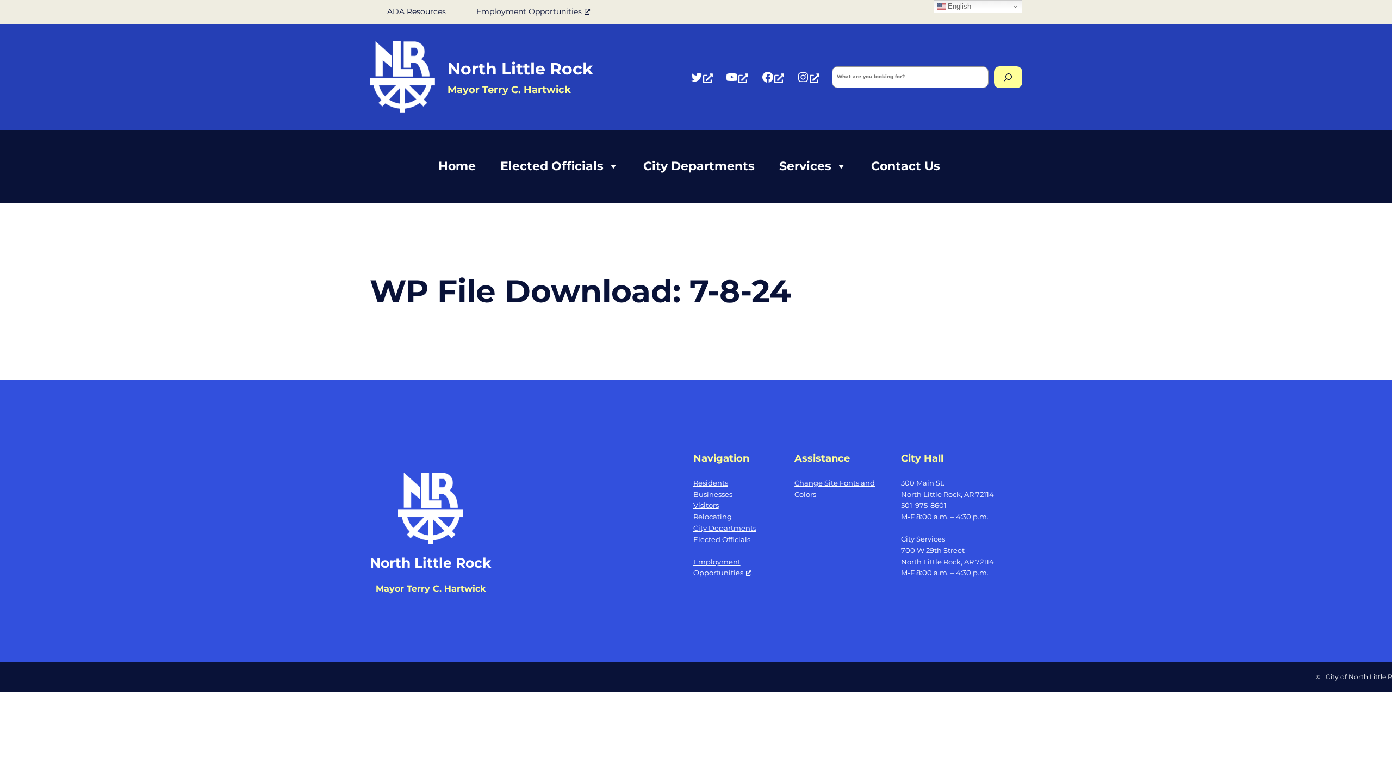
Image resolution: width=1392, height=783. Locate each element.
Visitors (706, 505)
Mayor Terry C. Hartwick (431, 588)
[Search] (1008, 77)
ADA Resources (416, 11)
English (958, 6)
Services (805, 166)
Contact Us (905, 166)
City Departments (699, 166)
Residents (710, 482)
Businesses (712, 494)
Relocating (712, 516)
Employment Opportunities (529, 11)
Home (457, 166)
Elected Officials (552, 166)
